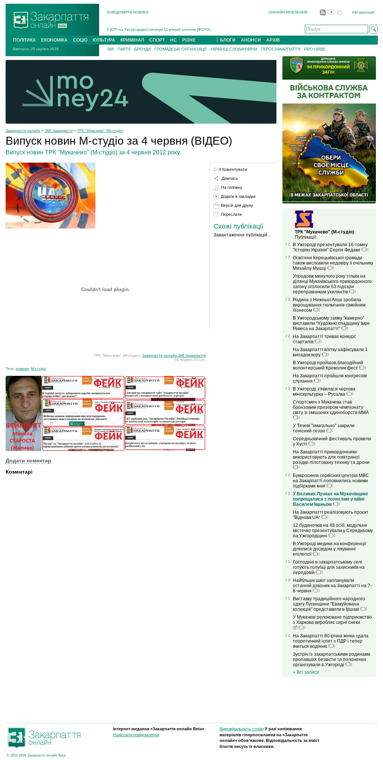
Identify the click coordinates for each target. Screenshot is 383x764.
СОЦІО (80, 40)
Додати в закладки (238, 196)
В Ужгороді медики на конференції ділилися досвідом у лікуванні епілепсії (329, 549)
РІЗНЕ (189, 40)
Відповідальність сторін (242, 729)
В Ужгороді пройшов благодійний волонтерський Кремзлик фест (328, 365)
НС (173, 40)
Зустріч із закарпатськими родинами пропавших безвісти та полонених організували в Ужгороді (331, 659)
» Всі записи (306, 672)
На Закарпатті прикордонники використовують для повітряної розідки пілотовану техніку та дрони (331, 457)
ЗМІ (110, 49)
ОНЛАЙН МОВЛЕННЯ (288, 12)
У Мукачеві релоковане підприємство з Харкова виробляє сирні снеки (332, 619)
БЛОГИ (228, 40)
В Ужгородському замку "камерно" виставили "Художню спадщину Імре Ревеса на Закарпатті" (331, 323)
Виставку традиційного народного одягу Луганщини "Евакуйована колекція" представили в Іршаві (329, 604)
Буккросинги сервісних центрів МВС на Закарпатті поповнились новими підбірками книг (331, 481)
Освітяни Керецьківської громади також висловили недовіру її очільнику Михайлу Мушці (333, 263)
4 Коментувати (233, 169)
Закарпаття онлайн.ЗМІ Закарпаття (174, 355)
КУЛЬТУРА (104, 40)
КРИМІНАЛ (132, 40)
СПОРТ (157, 40)
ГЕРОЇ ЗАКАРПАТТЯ (280, 49)
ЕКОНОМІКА (54, 40)
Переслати (231, 214)
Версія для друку (237, 205)
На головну (231, 187)
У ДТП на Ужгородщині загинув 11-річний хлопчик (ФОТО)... (160, 29)
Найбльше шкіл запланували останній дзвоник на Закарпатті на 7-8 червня (332, 586)
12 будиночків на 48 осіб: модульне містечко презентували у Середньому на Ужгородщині (333, 530)
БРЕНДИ (142, 49)
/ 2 (288, 244)
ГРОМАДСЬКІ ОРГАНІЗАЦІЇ (180, 49)
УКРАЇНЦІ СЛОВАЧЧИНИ (233, 49)
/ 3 (288, 299)
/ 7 (288, 257)
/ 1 (288, 475)
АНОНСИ (251, 40)
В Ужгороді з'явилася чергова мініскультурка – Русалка (324, 391)
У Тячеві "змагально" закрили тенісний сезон (324, 428)
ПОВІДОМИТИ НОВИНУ (128, 12)
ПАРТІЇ (124, 49)
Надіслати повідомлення (136, 735)
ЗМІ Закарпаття (59, 131)
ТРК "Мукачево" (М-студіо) (100, 131)
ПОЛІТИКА (24, 40)
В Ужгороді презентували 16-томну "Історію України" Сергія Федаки (330, 247)
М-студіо (38, 368)
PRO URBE (314, 49)
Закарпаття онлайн (23, 131)
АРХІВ (273, 40)
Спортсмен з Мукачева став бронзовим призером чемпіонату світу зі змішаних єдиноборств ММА (331, 407)
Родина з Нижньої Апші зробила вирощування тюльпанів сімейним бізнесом (329, 305)
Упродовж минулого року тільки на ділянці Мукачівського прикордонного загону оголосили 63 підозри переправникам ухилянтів (332, 284)
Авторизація (363, 12)
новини (22, 368)
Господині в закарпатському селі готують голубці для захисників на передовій (329, 567)
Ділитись (229, 178)
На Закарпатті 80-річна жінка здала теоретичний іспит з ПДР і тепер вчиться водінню (330, 641)
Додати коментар (28, 460)
